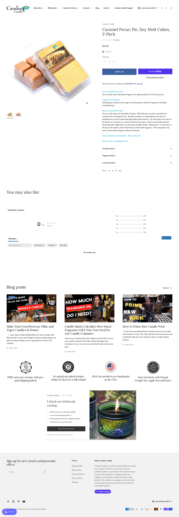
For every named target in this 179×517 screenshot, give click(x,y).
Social (105, 8)
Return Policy (77, 470)
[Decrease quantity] (105, 61)
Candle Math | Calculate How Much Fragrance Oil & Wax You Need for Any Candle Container (88, 330)
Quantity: (105, 57)
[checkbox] (63, 245)
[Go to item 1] (10, 114)
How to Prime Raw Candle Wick (144, 326)
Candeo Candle (108, 24)
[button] (131, 216)
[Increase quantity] (114, 61)
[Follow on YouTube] (23, 501)
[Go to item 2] (18, 114)
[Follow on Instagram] (13, 501)
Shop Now (38, 8)
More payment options (155, 77)
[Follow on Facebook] (8, 501)
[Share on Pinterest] (116, 170)
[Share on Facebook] (109, 170)
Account (86, 8)
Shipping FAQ (77, 466)
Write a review (166, 238)
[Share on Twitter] (113, 170)
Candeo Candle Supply (124, 8)
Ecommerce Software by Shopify (34, 509)
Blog (97, 8)
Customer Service (70, 8)
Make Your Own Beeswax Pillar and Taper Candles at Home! (30, 328)
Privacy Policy (77, 478)
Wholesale (52, 8)
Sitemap (75, 482)
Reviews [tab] (13, 238)
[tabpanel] (89, 259)
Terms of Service (78, 474)
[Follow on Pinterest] (18, 501)
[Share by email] (120, 170)
